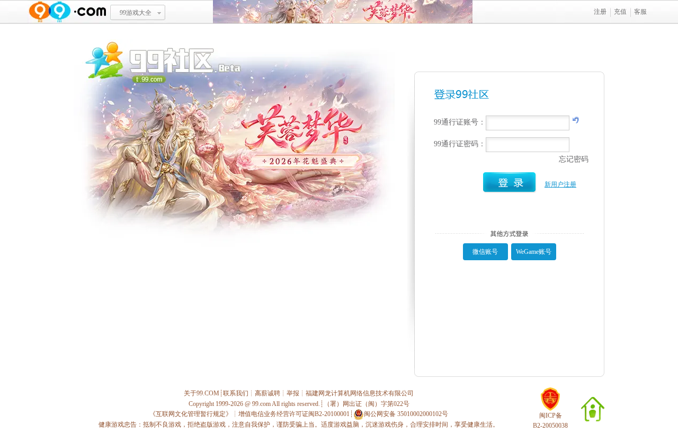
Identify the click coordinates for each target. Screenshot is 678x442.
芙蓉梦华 (342, 12)
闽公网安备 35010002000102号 (406, 414)
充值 (620, 11)
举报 (293, 393)
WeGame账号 (533, 251)
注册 (600, 11)
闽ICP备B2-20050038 (550, 420)
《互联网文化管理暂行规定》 (190, 414)
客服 (640, 11)
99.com (261, 404)
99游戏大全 (135, 12)
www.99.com (67, 12)
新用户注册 (560, 184)
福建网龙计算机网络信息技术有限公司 (360, 393)
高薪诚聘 (267, 393)
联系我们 (235, 393)
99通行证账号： (460, 122)
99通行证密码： (460, 144)
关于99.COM (201, 393)
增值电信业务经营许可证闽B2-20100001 (294, 414)
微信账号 (485, 251)
